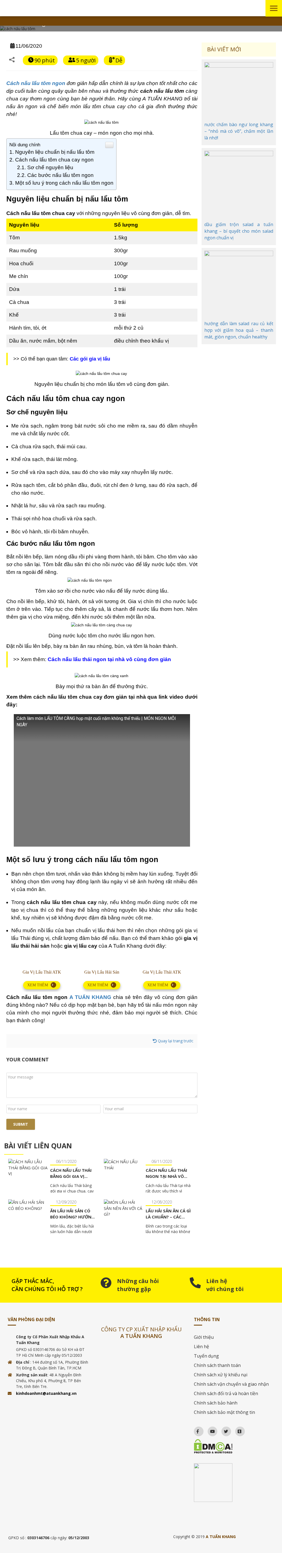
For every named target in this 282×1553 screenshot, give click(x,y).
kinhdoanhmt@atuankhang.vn (46, 1393)
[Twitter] (223, 1430)
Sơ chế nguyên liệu (50, 167)
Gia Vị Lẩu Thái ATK (42, 972)
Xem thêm (37, 985)
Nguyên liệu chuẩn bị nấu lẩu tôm (54, 152)
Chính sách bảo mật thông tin (224, 1412)
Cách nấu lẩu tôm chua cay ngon (54, 160)
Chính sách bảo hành (215, 1403)
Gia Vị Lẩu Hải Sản (101, 972)
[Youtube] (210, 1430)
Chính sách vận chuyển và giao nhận (231, 1384)
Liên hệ (201, 1346)
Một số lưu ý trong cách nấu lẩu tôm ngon (64, 183)
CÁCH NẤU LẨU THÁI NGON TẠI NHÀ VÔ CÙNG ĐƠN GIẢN (166, 1176)
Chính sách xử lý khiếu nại (220, 1375)
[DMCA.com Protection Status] (234, 1446)
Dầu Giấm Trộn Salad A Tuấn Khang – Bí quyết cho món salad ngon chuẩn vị (238, 231)
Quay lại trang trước (175, 1040)
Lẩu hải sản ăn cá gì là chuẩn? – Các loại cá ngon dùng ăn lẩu (168, 1219)
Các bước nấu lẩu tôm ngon (60, 175)
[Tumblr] (237, 1430)
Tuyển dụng (206, 1356)
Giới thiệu (204, 1337)
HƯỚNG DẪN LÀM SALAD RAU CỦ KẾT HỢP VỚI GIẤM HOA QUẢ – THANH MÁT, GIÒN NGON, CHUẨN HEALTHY (238, 330)
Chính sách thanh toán (217, 1365)
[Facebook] (195, 1430)
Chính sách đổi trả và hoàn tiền (226, 1393)
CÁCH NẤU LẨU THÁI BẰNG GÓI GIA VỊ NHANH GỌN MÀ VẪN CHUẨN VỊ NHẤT (72, 1179)
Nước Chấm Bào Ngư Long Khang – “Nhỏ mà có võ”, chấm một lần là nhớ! (238, 131)
